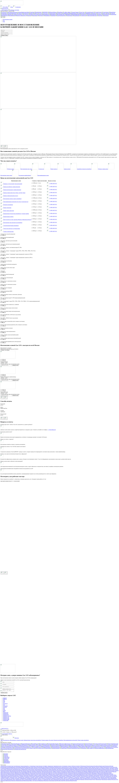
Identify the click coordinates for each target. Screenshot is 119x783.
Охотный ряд (70, 773)
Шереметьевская (19, 780)
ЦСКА (93, 779)
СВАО (8, 757)
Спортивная (40, 777)
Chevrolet (92, 12)
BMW (46, 12)
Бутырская (2, 768)
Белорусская (15, 767)
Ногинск (98, 745)
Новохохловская (11, 773)
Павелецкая (75, 773)
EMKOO (5, 698)
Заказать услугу (4, 692)
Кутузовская (115, 770)
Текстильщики (113, 777)
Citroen (107, 12)
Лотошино (26, 745)
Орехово (61, 773)
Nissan (85, 14)
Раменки (22, 776)
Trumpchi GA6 (6, 717)
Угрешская (58, 778)
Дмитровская (9, 769)
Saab (30, 15)
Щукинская (46, 780)
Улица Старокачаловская (26, 779)
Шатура (92, 748)
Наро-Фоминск (88, 745)
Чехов (85, 748)
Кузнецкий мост (95, 770)
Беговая (111, 766)
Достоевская (45, 769)
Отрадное (65, 773)
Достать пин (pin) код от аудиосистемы (11, 228)
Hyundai (82, 13)
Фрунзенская (62, 779)
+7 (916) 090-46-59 (52, 429)
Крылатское (85, 770)
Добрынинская (24, 769)
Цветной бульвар (88, 779)
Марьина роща (81, 771)
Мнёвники (17, 772)
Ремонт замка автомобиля (83, 740)
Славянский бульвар (4, 777)
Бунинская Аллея (113, 767)
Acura (5, 12)
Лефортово (29, 771)
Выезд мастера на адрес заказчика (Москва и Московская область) (17, 219)
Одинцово (108, 745)
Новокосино (94, 772)
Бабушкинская (83, 766)
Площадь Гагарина (38, 775)
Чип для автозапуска (5, 740)
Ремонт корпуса (54, 168)
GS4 (4, 704)
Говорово (107, 768)
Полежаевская (66, 775)
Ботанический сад (65, 767)
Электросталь (23, 749)
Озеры (115, 745)
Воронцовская (83, 768)
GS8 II (4, 710)
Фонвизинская (56, 779)
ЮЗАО (8, 762)
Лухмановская (64, 771)
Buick (61, 12)
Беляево (19, 767)
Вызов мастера (5, 8)
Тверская (102, 777)
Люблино (69, 771)
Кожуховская (115, 769)
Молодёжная (22, 772)
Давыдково (111, 768)
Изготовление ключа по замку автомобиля (12, 198)
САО (7, 756)
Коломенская (3, 770)
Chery (83, 12)
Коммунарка (9, 770)
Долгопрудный (103, 743)
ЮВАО (8, 761)
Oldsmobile (94, 14)
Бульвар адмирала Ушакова (82, 767)
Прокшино (91, 775)
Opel (101, 14)
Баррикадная (102, 766)
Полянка (71, 775)
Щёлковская (40, 780)
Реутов (84, 747)
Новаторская (83, 772)
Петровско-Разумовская (13, 775)
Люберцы (57, 745)
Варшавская (7, 768)
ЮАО (7, 760)
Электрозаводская (52, 780)
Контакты (16, 737)
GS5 (4, 708)
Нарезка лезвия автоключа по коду (10, 195)
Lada (114, 13)
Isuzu (95, 13)
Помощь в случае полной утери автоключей (12, 183)
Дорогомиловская (38, 769)
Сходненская (93, 777)
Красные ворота (62, 770)
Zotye (107, 15)
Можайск (66, 745)
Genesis (53, 13)
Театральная (107, 777)
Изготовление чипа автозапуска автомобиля (12, 222)
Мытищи (75, 745)
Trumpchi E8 (5, 712)
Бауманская (107, 766)
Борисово (47, 767)
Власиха (44, 743)
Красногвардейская (39, 770)
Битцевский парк (41, 767)
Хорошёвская (77, 779)
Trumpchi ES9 (6, 714)
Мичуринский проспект (9, 772)
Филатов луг (40, 779)
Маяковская (90, 771)
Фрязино (58, 748)
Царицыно (82, 779)
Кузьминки (101, 770)
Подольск (39, 747)
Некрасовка (70, 772)
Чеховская (109, 779)
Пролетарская (96, 775)
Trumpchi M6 (5, 720)
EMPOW (5, 699)
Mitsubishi (78, 14)
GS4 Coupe (5, 705)
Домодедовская (31, 769)
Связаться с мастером (14, 10)
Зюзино (63, 769)
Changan (77, 12)
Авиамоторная (3, 766)
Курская (111, 770)
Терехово (13, 778)
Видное (36, 743)
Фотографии (5, 7)
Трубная (39, 778)
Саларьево (73, 776)
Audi (33, 12)
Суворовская (82, 777)
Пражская (75, 775)
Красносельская (55, 770)
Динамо (5, 769)
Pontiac (114, 14)
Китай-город (109, 769)
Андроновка (64, 766)
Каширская (100, 769)
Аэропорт (78, 766)
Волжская (60, 768)
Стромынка (70, 777)
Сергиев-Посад (101, 747)
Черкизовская (98, 779)
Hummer (74, 13)
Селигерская (102, 776)
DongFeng (14, 13)
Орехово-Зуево (11, 747)
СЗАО (8, 758)
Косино (28, 770)
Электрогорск (10, 749)
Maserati (47, 14)
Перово (111, 773)
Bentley (40, 12)
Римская (45, 776)
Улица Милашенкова (112, 778)
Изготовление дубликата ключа (17, 740)
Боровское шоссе (58, 767)
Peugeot (107, 14)
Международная (102, 771)
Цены (11, 7)
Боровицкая (51, 767)
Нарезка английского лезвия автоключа (11, 186)
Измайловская (78, 769)
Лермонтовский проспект (15, 771)
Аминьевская (50, 766)
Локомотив (38, 771)
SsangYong (63, 15)
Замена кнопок (67, 168)
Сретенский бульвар (48, 777)
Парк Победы (94, 773)
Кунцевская (106, 770)
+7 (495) (4, 10)
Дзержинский (81, 743)
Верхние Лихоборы (24, 768)
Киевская (104, 769)
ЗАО (7, 755)
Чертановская (104, 779)
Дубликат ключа (10, 168)
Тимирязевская (23, 778)
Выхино (103, 768)
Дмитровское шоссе (17, 769)
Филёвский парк (47, 779)
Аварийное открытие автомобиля (84, 168)
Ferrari (27, 13)
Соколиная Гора (21, 777)
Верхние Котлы (17, 768)
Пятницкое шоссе (16, 776)
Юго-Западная (67, 780)
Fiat (32, 13)
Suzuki (77, 15)
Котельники (81, 744)
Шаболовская (8, 780)
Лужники (58, 771)
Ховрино (67, 779)
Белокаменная (3, 767)
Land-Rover (20, 14)
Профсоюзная (3, 776)
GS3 (4, 21)
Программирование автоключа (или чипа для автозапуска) (15, 201)
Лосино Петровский (14, 745)
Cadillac (68, 12)
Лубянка (54, 771)
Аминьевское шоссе (57, 766)
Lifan (33, 14)
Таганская (98, 777)
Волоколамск (56, 743)
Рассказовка (26, 776)
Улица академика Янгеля (85, 778)
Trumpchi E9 (5, 713)
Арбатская (73, 766)
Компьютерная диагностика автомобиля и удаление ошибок (16, 213)
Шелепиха (14, 780)
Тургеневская (48, 778)
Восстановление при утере (26, 168)
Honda (66, 13)
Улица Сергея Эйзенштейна (6, 779)
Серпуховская (114, 776)
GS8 (4, 709)
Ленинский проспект (4, 771)
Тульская (43, 778)
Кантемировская (89, 769)
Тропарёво (35, 778)
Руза (90, 747)
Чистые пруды (115, 779)
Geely (47, 13)
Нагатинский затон (40, 772)
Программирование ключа (43, 175)
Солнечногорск (24, 748)
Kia (109, 13)
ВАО (7, 753)
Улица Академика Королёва (74, 778)
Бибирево (23, 767)
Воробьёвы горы (76, 768)
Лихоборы (34, 771)
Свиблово (78, 776)
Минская (114, 771)
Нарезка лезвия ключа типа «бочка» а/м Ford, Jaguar (14, 192)
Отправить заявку (4, 35)
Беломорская (9, 767)
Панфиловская (82, 773)
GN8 (4, 701)
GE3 (4, 700)
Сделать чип (41, 168)
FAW (21, 13)
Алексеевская (32, 766)
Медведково (95, 771)
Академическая (16, 766)
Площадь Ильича (45, 775)
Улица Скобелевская (17, 779)
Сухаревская (87, 777)
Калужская (83, 769)
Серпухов (11, 748)
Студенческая (76, 777)
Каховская (95, 769)
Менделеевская (109, 771)
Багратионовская (90, 766)
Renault (13, 15)
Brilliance (55, 12)
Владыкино (31, 768)
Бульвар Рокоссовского (104, 767)
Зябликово (67, 769)
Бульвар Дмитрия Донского (93, 767)
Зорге (60, 769)
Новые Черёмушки (26, 773)
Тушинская (53, 778)
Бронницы (28, 743)
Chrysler (100, 12)
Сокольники (27, 777)
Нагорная (46, 772)
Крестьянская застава (70, 770)
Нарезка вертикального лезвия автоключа (12, 189)
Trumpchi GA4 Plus (7, 715)
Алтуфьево (45, 766)
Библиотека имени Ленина (31, 767)
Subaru (71, 15)
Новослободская (3, 773)
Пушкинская (9, 776)
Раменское (76, 747)
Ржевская (37, 776)
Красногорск (93, 744)
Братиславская (73, 767)
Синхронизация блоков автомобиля (11, 225)
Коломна (62, 744)
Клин (54, 744)
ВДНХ (12, 768)
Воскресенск (68, 743)
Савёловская (68, 776)
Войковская (43, 768)
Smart (54, 15)
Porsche (6, 15)
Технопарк (17, 778)
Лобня (116, 744)
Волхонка (71, 768)
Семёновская (108, 776)
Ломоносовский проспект (46, 771)
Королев (71, 744)
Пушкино (58, 747)
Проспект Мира (113, 775)
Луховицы (37, 745)
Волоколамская (65, 768)
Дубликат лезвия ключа (103, 168)
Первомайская (107, 773)
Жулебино (54, 769)
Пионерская (25, 775)
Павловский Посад (27, 747)
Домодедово (115, 743)
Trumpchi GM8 (6, 719)
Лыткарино (47, 745)
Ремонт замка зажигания (8, 210)
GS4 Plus (5, 707)
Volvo (101, 15)
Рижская (41, 776)
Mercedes (63, 14)
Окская (40, 773)
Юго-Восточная (60, 780)
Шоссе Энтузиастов (34, 780)
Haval (60, 13)
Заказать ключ (15, 365)
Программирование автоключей (70, 740)
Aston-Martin (26, 12)
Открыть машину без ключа (47, 740)
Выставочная (89, 768)
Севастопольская (84, 776)
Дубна (5, 744)
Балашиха (18, 743)
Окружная (36, 773)
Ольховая (57, 773)
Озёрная (32, 773)
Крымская (90, 770)
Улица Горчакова (94, 778)
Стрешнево (61, 777)
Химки (65, 748)
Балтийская (96, 766)
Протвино (48, 747)
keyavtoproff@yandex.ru (7, 733)
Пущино (67, 747)
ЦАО (7, 759)
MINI (69, 14)
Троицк (49, 748)
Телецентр (2, 778)
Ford (37, 13)
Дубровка (50, 769)
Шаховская (102, 748)
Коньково (21, 770)
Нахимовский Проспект (63, 772)
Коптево (24, 770)
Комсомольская (15, 770)
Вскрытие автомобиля (8, 204)
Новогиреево (88, 772)
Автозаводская (10, 766)
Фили (52, 779)
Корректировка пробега (8, 216)
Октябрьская (44, 773)
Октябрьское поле (51, 773)
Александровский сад (24, 766)
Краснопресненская (48, 770)
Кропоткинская (79, 770)
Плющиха (61, 775)
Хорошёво (72, 779)
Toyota (84, 15)
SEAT (42, 15)
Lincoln (39, 14)
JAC (100, 13)
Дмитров (90, 743)
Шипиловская (26, 780)
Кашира (48, 744)
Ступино (34, 748)
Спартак (36, 777)
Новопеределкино (108, 772)
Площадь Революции (53, 775)
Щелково (112, 748)
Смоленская (11, 777)
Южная (71, 780)
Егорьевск (14, 744)
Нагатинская (32, 772)
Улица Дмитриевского (102, 778)
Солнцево (32, 777)
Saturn (36, 15)
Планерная (31, 775)
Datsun (114, 12)
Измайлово (72, 769)
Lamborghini (9, 14)
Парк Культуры (88, 773)
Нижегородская (76, 772)
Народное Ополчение (52, 772)
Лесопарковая (24, 771)
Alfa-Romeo (14, 12)
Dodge (5, 13)
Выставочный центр (96, 768)
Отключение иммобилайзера (24, 175)
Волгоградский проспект (52, 768)
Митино (2, 772)
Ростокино (49, 776)
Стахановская (55, 777)
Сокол (16, 777)
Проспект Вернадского (104, 775)
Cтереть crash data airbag (8, 231)
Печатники (20, 775)
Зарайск (33, 744)
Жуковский (25, 744)
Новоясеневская (18, 773)
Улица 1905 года (64, 778)
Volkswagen (94, 15)
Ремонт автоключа (7, 207)
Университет (35, 779)
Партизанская (101, 773)
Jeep (105, 13)
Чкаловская (2, 780)
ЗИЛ (58, 769)
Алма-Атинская (39, 766)
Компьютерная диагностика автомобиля (32, 740)
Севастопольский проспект (93, 776)
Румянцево (54, 776)
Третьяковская (29, 778)
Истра (40, 744)
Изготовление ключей (7, 19)
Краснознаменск (107, 744)
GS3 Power (5, 703)
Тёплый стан (8, 778)
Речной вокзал (32, 776)
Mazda (54, 14)
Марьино (86, 771)
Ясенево (75, 780)
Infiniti (89, 13)
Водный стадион (37, 768)
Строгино (66, 777)
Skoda (48, 15)
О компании (18, 7)
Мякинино (27, 772)
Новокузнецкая (100, 772)
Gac (41, 13)
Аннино (69, 766)
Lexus (27, 14)
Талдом (42, 748)
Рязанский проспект (61, 776)
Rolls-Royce (23, 15)
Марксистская (74, 771)
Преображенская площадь (83, 775)
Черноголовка (77, 748)
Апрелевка (8, 743)
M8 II (4, 711)
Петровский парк (4, 775)
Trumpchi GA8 (6, 718)
